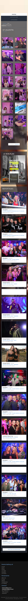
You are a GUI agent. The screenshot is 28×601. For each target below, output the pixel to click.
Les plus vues (14, 17)
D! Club (3, 579)
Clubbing (4, 23)
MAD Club (4, 578)
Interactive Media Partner (13, 597)
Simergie (21, 598)
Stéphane (10, 25)
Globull (3, 580)
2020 (8, 23)
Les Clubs (4, 570)
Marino (12, 212)
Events (3, 568)
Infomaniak (11, 598)
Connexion (4, 573)
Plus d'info (5, 31)
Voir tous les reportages (14, 549)
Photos (14, 14)
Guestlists (4, 572)
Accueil (3, 566)
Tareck (13, 285)
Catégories (14, 19)
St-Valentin (8, 30)
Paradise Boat (5, 582)
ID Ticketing (4, 583)
